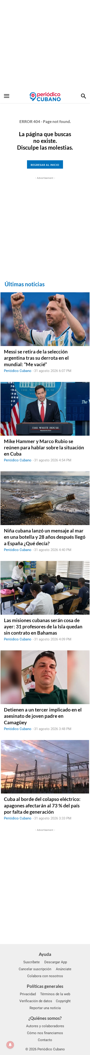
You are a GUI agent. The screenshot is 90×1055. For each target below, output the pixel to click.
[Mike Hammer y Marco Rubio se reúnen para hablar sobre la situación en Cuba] (45, 409)
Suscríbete (31, 962)
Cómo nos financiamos (45, 1033)
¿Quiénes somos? (45, 1018)
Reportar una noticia (45, 1008)
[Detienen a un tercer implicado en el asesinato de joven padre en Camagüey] (45, 677)
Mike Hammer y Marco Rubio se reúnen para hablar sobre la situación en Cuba (44, 447)
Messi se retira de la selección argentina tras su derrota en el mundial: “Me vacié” (36, 358)
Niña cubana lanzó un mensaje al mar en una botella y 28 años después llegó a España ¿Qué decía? (44, 537)
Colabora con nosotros (45, 976)
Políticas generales (45, 986)
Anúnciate (63, 969)
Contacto (45, 1040)
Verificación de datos (35, 1001)
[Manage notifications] (10, 1045)
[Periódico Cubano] (45, 96)
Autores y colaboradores (45, 1026)
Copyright (63, 1001)
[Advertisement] (45, 45)
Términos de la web (55, 994)
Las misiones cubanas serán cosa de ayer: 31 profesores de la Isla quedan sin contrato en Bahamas (43, 626)
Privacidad (28, 994)
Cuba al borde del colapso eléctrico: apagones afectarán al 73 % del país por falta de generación (42, 805)
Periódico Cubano (17, 371)
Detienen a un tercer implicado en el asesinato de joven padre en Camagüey (43, 716)
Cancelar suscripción (35, 969)
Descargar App (55, 962)
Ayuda (45, 954)
